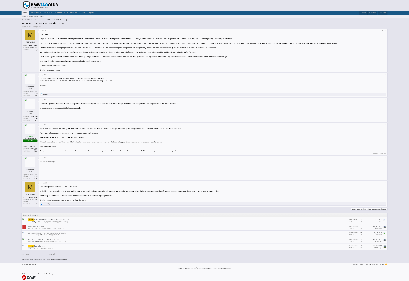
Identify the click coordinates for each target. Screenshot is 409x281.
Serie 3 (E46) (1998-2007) (51, 235)
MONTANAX (27, 27)
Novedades (35, 12)
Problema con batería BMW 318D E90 (44, 239)
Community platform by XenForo (195, 268)
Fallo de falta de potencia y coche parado (51, 219)
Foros (25, 12)
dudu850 (30, 86)
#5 (385, 158)
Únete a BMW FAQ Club (76, 12)
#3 (385, 100)
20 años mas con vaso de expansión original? (47, 233)
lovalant (30, 228)
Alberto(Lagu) (378, 228)
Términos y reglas (357, 264)
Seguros (91, 12)
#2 (385, 75)
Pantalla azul (39, 246)
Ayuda (382, 264)
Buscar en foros (39, 16)
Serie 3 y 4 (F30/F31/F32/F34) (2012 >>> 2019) (54, 222)
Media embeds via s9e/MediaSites (222, 268)
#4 (385, 125)
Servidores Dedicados (31, 274)
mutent (30, 248)
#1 (385, 31)
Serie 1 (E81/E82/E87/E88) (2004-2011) (53, 228)
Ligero (25, 264)
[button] (40, 13)
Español (33, 264)
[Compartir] (382, 30)
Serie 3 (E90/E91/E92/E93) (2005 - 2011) (54, 241)
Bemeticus (31, 241)
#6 (385, 183)
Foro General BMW (47, 248)
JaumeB (30, 111)
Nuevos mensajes (27, 16)
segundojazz (31, 235)
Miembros (59, 12)
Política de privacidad (371, 264)
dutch (29, 222)
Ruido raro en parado (37, 226)
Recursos (47, 12)
